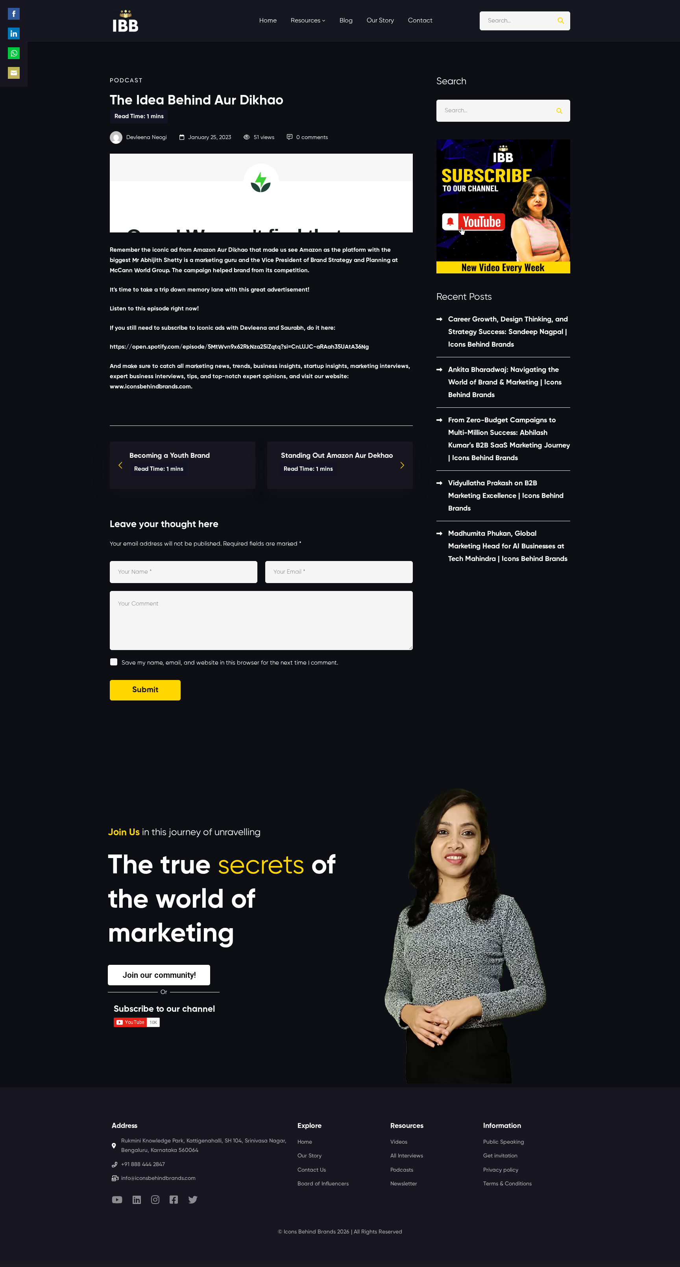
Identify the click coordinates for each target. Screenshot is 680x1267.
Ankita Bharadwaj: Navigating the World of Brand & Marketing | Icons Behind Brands (505, 382)
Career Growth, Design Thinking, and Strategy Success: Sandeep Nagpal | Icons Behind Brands (508, 332)
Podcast (126, 81)
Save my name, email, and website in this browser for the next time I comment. (230, 663)
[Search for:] (525, 21)
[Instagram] (155, 1199)
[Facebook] (173, 1199)
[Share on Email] (14, 73)
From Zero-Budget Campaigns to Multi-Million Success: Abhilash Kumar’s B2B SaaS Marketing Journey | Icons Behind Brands (509, 439)
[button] (159, 975)
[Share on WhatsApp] (14, 53)
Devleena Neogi (146, 137)
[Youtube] (117, 1199)
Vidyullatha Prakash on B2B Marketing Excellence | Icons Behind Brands (506, 496)
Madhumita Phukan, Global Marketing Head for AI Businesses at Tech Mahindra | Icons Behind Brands (507, 546)
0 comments (312, 137)
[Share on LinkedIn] (14, 33)
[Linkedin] (137, 1199)
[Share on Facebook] (14, 14)
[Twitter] (193, 1199)
